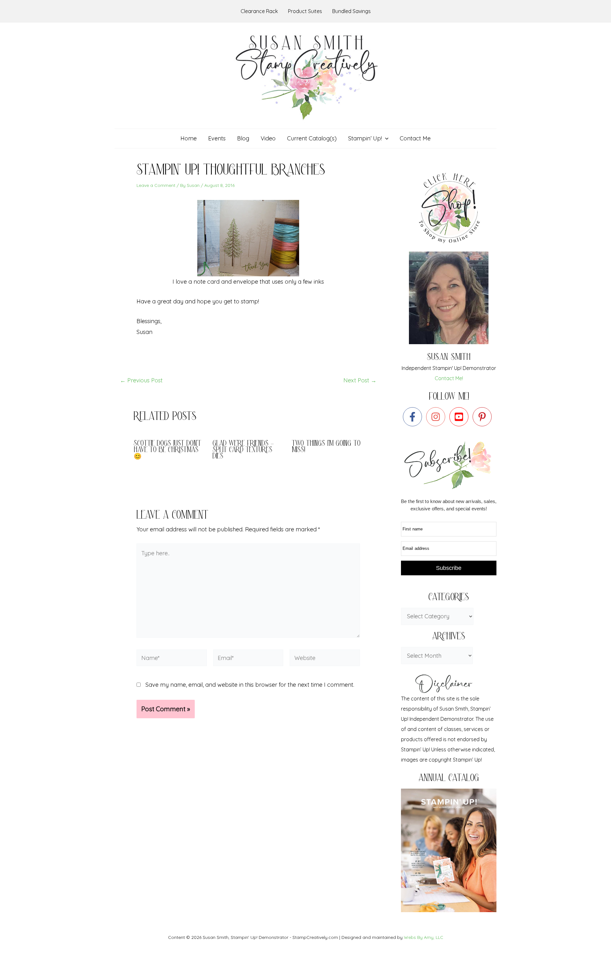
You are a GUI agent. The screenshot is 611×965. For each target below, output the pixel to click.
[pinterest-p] (484, 416)
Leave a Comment (156, 185)
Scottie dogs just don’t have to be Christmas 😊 (167, 450)
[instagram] (437, 416)
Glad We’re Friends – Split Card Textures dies (243, 450)
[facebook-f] (414, 416)
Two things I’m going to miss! (326, 447)
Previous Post (141, 380)
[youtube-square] (460, 416)
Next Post (359, 380)
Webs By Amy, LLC (423, 937)
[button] (385, 138)
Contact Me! (449, 378)
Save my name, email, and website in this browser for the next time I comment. (249, 684)
